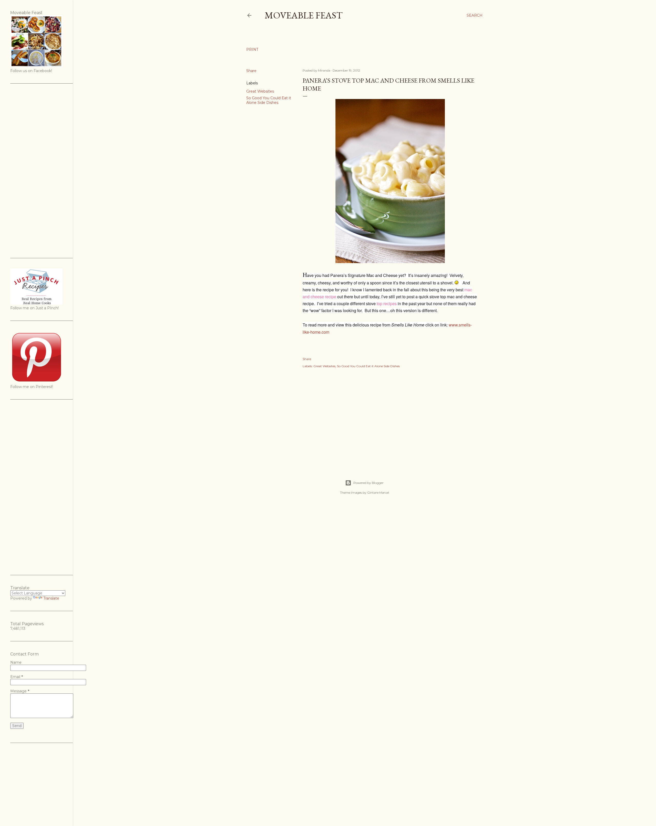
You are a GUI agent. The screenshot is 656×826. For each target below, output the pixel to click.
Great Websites (260, 91)
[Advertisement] (390, 418)
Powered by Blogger (368, 483)
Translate (51, 598)
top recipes (387, 303)
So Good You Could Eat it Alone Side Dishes (268, 100)
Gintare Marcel (378, 492)
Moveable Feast (304, 15)
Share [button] (251, 70)
